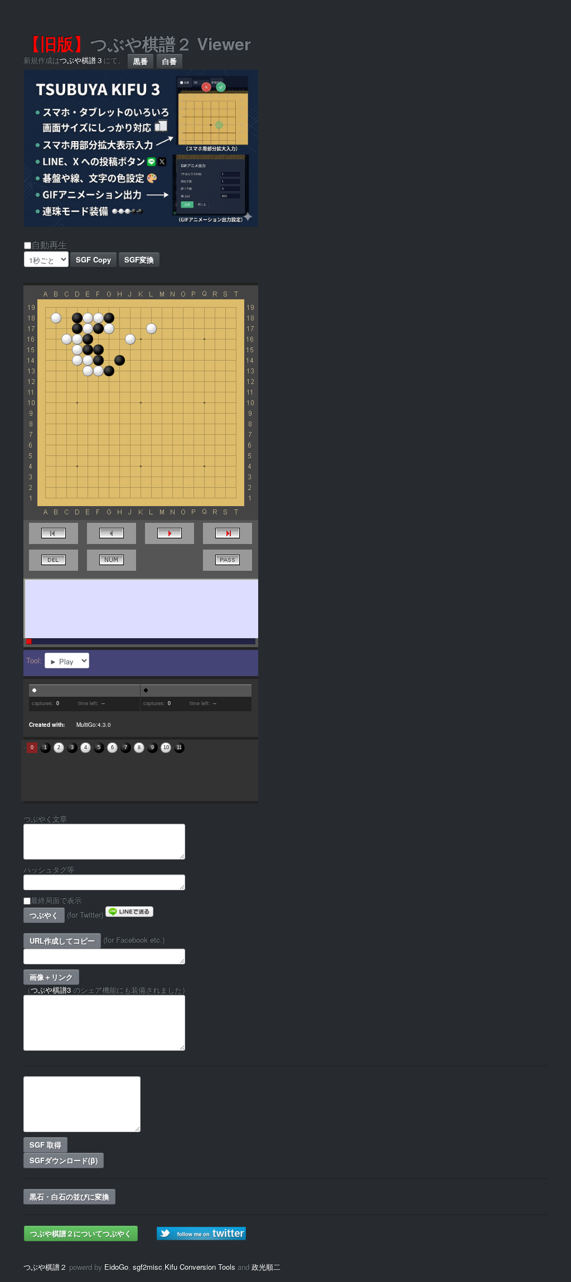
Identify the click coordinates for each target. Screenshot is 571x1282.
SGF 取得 (45, 1144)
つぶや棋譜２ (45, 1266)
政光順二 (265, 1266)
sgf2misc (147, 1266)
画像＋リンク (51, 977)
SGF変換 (139, 259)
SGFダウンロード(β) (64, 1160)
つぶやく (44, 915)
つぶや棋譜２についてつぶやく (81, 1233)
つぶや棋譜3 (51, 989)
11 (179, 747)
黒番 (140, 61)
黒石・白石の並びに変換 (69, 1196)
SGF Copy (93, 259)
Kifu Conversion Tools (199, 1266)
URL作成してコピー (62, 940)
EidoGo (116, 1266)
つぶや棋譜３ (81, 60)
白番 (169, 61)
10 (166, 747)
